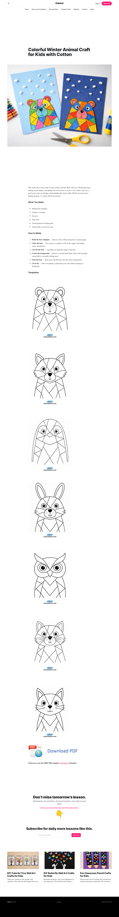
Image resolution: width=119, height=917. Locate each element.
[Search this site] (8, 3)
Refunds (76, 9)
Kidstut (59, 3)
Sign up (59, 902)
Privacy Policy (53, 9)
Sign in (97, 3)
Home (27, 9)
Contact (84, 9)
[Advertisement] (59, 25)
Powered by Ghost (107, 902)
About (92, 9)
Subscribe (106, 3)
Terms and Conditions (38, 9)
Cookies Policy (66, 9)
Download (64, 763)
